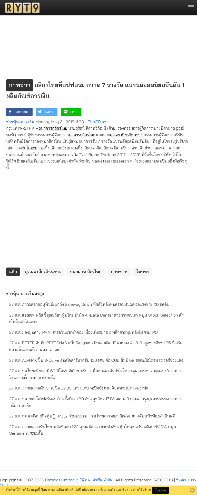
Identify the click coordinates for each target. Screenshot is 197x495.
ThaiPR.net (98, 121)
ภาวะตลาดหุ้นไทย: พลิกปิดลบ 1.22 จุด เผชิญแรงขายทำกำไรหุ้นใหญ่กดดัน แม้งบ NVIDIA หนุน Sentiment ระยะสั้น (92, 430)
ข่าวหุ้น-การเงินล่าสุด (25, 293)
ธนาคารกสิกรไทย (52, 128)
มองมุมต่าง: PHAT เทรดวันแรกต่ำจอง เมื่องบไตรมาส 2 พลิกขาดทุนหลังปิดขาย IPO (83, 332)
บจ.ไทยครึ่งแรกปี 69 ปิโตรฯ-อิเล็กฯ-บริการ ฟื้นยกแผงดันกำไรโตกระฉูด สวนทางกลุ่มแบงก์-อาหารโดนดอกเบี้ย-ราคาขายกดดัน (95, 374)
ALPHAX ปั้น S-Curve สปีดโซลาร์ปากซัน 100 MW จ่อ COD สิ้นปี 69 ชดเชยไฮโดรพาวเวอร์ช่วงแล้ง (96, 360)
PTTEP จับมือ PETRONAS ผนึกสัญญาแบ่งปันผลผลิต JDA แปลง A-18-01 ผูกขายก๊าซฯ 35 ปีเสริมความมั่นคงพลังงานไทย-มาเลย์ (95, 346)
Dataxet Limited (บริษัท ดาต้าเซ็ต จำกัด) (79, 479)
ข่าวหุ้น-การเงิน (20, 121)
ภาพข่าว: (119, 271)
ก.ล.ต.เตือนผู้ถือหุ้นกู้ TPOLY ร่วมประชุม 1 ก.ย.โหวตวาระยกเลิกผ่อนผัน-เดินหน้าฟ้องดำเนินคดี (92, 415)
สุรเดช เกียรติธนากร (126, 134)
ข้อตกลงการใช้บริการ (136, 489)
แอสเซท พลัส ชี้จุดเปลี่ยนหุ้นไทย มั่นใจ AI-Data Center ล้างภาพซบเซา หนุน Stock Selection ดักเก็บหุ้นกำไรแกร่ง (96, 318)
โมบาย (31, 147)
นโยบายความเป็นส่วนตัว (98, 489)
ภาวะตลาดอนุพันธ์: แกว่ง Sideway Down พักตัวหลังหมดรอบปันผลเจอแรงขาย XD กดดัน (89, 304)
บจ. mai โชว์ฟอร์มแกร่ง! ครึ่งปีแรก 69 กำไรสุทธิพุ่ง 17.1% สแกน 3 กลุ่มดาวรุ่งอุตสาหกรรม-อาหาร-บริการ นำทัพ (96, 402)
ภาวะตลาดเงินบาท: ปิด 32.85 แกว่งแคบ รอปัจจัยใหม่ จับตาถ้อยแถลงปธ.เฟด (78, 388)
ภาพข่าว (20, 85)
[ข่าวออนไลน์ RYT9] (21, 7)
